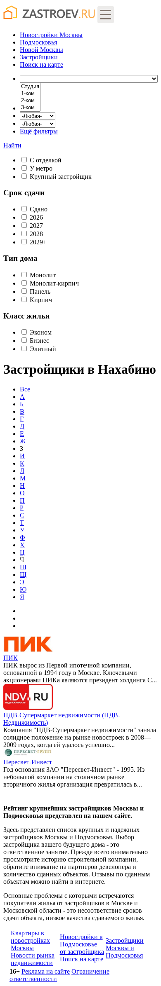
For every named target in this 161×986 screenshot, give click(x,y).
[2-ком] (30, 100)
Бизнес (39, 340)
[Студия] (30, 86)
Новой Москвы (41, 49)
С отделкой (46, 160)
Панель (40, 291)
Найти (12, 145)
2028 (36, 233)
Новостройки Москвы (51, 34)
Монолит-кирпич (54, 283)
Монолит (43, 275)
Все (25, 389)
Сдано (38, 209)
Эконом (41, 332)
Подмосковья (38, 42)
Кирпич (41, 299)
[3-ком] (30, 107)
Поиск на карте (81, 959)
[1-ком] (30, 93)
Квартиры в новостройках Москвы (30, 940)
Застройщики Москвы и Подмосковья (125, 948)
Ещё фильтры (39, 131)
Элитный (43, 348)
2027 (36, 225)
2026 (36, 217)
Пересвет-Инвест (27, 762)
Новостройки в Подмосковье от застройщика (82, 944)
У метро (41, 168)
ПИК (10, 657)
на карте (41, 64)
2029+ (38, 242)
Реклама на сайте (45, 971)
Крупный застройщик (61, 176)
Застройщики (39, 57)
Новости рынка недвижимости (32, 959)
